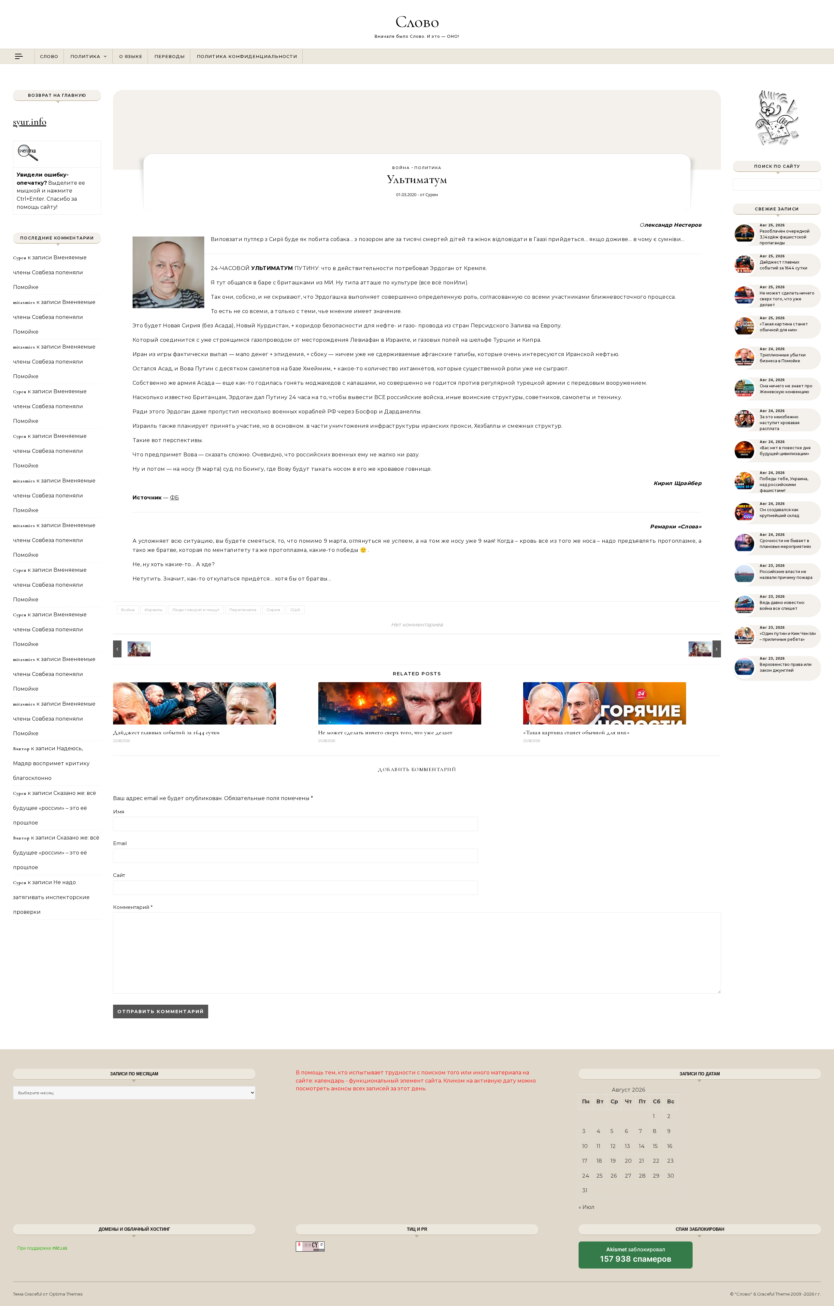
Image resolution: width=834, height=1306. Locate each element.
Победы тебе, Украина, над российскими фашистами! (784, 484)
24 (585, 1176)
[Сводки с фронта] (706, 648)
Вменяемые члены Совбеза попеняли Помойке (50, 272)
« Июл (587, 1207)
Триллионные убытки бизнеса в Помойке (783, 357)
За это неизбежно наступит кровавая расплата (779, 422)
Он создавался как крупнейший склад (779, 512)
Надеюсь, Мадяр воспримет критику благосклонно (51, 763)
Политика (85, 56)
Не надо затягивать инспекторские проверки (51, 897)
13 (627, 1146)
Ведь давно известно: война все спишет (782, 605)
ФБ (174, 498)
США (295, 609)
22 (656, 1161)
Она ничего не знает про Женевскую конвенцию (786, 388)
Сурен (431, 194)
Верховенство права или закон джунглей (786, 667)
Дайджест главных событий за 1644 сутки (166, 732)
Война (401, 167)
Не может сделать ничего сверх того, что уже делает (385, 732)
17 (584, 1161)
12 (613, 1146)
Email (120, 843)
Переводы (169, 56)
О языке (130, 56)
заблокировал (635, 1257)
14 (642, 1146)
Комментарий (133, 907)
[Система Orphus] (28, 160)
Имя (118, 812)
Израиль (153, 609)
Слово (417, 21)
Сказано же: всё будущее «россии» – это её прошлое (54, 808)
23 (670, 1161)
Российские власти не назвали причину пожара (786, 574)
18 (599, 1161)
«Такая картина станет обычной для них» (576, 732)
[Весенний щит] (127, 648)
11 (598, 1146)
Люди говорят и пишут (195, 609)
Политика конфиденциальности (247, 56)
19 (613, 1161)
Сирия (273, 609)
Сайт (119, 875)
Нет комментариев (417, 625)
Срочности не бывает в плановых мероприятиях (785, 543)
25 (600, 1176)
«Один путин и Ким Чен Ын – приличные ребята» (788, 636)
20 (628, 1161)
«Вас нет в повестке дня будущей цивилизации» (785, 450)
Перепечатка (242, 609)
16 (669, 1146)
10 (585, 1146)
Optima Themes (65, 1294)
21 (641, 1161)
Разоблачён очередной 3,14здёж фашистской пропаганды (785, 237)
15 (655, 1146)
